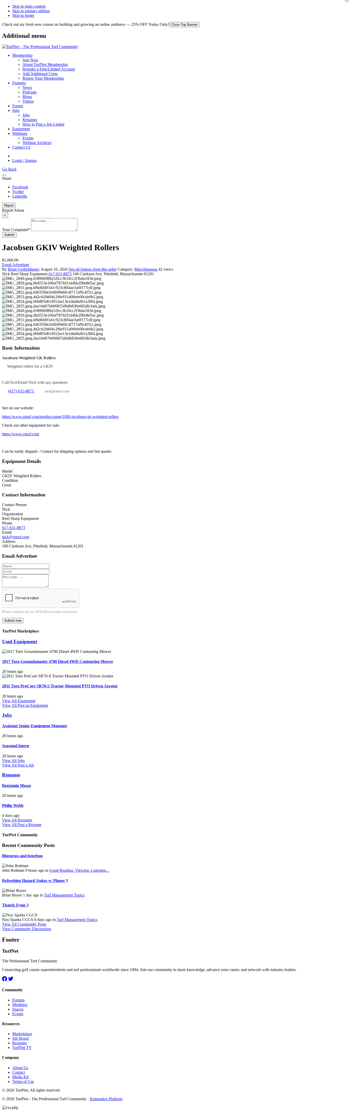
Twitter (18, 191)
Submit (9, 235)
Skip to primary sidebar (31, 11)
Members (19, 1004)
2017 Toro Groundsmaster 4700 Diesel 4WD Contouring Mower (57, 661)
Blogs (27, 96)
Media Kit (20, 1077)
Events (27, 138)
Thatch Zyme (14, 905)
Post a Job (26, 765)
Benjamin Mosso (16, 785)
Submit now (12, 621)
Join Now (30, 60)
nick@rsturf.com (15, 537)
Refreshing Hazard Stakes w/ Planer (34, 880)
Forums (18, 1000)
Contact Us (21, 147)
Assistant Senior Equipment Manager (34, 726)
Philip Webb (13, 805)
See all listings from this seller (93, 269)
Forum (17, 106)
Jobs (15, 110)
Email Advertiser (15, 264)
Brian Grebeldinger (23, 269)
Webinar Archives (36, 142)
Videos (28, 101)
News (27, 87)
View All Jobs (13, 760)
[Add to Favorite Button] (4, 175)
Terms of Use (23, 1081)
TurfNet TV (22, 1047)
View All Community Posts (24, 924)
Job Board (20, 1038)
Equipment (21, 129)
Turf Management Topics (64, 895)
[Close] (347, 1)
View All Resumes (17, 820)
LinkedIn (19, 196)
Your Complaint (16, 230)
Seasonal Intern (15, 746)
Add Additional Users (40, 73)
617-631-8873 (61, 274)
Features (19, 83)
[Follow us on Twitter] (10, 980)
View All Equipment (18, 701)
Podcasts (29, 92)
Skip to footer (23, 15)
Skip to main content (28, 6)
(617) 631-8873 (20, 391)
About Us (20, 1068)
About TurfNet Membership (45, 64)
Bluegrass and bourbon (22, 856)
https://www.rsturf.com (20, 434)
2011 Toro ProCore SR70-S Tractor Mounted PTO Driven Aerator (60, 686)
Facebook (20, 187)
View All (10, 705)
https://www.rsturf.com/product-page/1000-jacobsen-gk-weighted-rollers (60, 416)
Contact (18, 1072)
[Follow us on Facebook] (5, 980)
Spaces (18, 1009)
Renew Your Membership (43, 78)
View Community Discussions (26, 929)
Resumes (29, 119)
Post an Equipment (33, 705)
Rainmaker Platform (106, 1099)
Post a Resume (29, 824)
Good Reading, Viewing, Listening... (79, 870)
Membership (22, 55)
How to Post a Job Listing (43, 124)
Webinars (19, 133)
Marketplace (22, 1034)
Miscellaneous (145, 269)
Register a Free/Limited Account (48, 69)
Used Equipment (19, 641)
